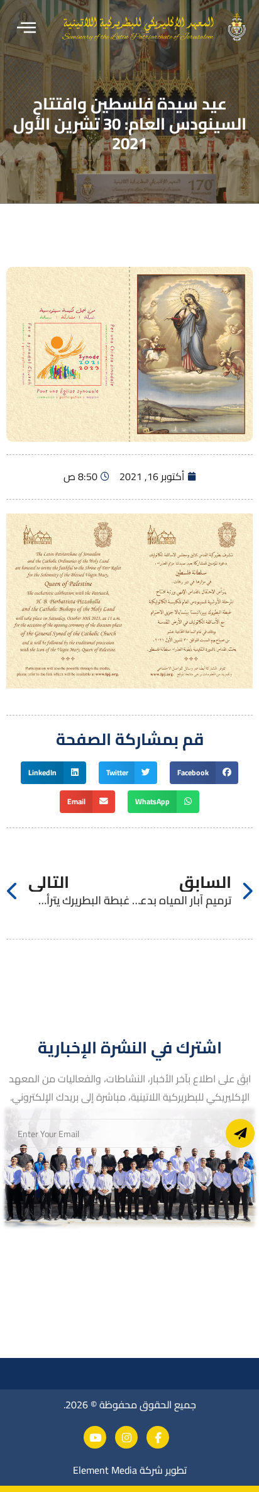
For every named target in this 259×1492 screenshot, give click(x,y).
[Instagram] (126, 1437)
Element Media (105, 1470)
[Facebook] (157, 1437)
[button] (26, 28)
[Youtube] (95, 1437)
